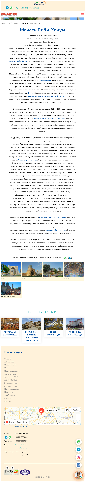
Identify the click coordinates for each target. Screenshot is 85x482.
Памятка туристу (11, 389)
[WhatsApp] (78, 442)
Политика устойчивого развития (9, 395)
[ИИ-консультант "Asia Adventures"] (78, 475)
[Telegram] (78, 449)
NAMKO (47, 477)
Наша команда (10, 368)
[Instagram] (78, 457)
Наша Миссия (10, 365)
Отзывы (7, 401)
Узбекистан (14, 23)
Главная (4, 23)
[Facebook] (78, 465)
